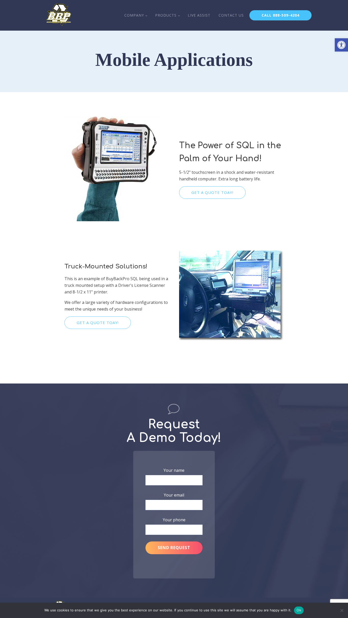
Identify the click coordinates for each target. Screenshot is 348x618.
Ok (299, 610)
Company (134, 15)
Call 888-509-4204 (280, 15)
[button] (341, 45)
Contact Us (231, 15)
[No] (341, 610)
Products (166, 15)
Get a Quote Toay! (212, 192)
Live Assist (199, 15)
